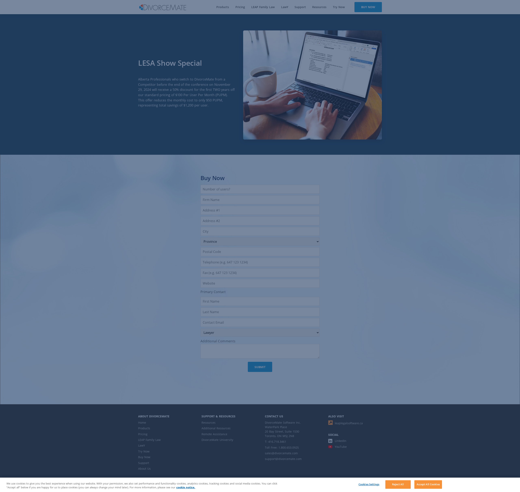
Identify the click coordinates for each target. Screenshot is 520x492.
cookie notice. (185, 487)
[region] (260, 485)
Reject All (398, 484)
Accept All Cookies (428, 484)
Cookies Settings (369, 484)
